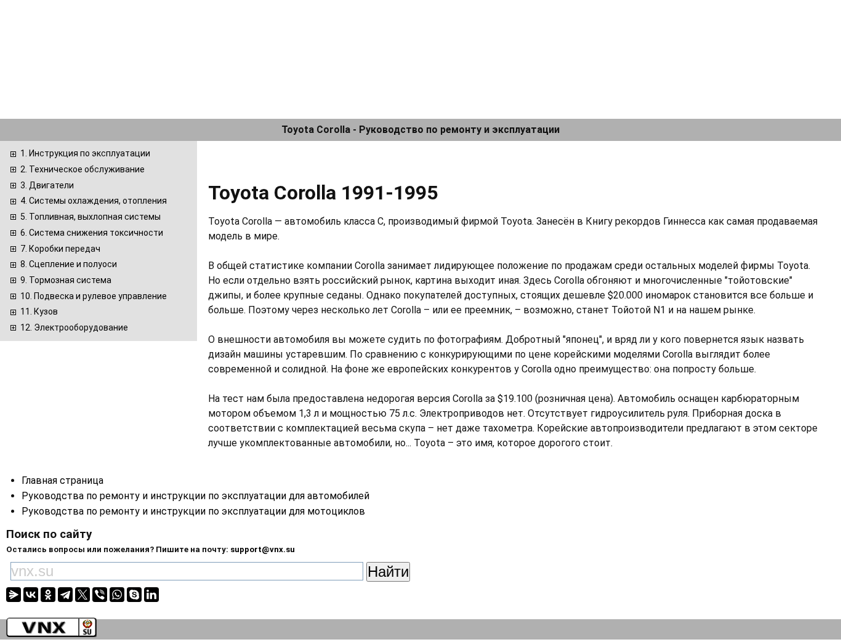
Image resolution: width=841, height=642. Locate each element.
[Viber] (99, 594)
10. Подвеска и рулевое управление (93, 296)
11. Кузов (39, 311)
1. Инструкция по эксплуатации (85, 153)
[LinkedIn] (151, 594)
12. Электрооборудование (74, 327)
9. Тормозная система (65, 280)
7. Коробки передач (60, 249)
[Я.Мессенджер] (13, 594)
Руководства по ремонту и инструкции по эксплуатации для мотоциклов (193, 511)
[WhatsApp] (117, 594)
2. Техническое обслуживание (82, 169)
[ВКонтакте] (30, 594)
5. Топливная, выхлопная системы (90, 217)
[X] (82, 594)
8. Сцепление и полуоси (68, 264)
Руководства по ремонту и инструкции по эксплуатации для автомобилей (195, 496)
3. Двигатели (47, 185)
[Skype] (134, 594)
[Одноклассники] (48, 594)
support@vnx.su (262, 549)
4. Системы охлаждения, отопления (93, 201)
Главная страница (62, 480)
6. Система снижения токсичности (91, 233)
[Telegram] (65, 594)
